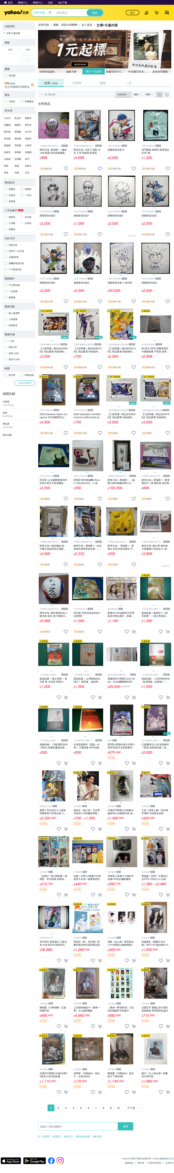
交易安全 (169, 1162)
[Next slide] (101, 125)
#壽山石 (68, 1136)
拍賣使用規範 (154, 1162)
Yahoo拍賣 (16, 13)
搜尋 (125, 1126)
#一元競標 (44, 1136)
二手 (128, 83)
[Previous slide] (74, 125)
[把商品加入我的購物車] (134, 632)
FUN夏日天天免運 (138, 71)
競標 (103, 83)
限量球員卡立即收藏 (116, 71)
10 (118, 1108)
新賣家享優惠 (160, 71)
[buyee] (19, 85)
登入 (132, 12)
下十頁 (131, 1108)
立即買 (76, 83)
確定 (27, 58)
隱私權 (140, 1162)
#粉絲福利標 (83, 1136)
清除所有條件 (25, 383)
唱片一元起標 (93, 71)
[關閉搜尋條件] (50, 13)
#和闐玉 (56, 1136)
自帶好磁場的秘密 (49, 71)
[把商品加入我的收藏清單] (66, 168)
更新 (171, 1158)
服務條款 (129, 1162)
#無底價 (97, 1136)
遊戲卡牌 (71, 71)
